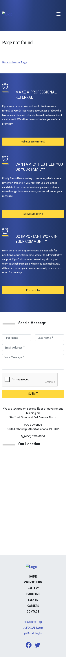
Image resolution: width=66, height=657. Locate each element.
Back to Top (34, 621)
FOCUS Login (34, 627)
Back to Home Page (14, 62)
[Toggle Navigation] (58, 14)
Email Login (34, 633)
